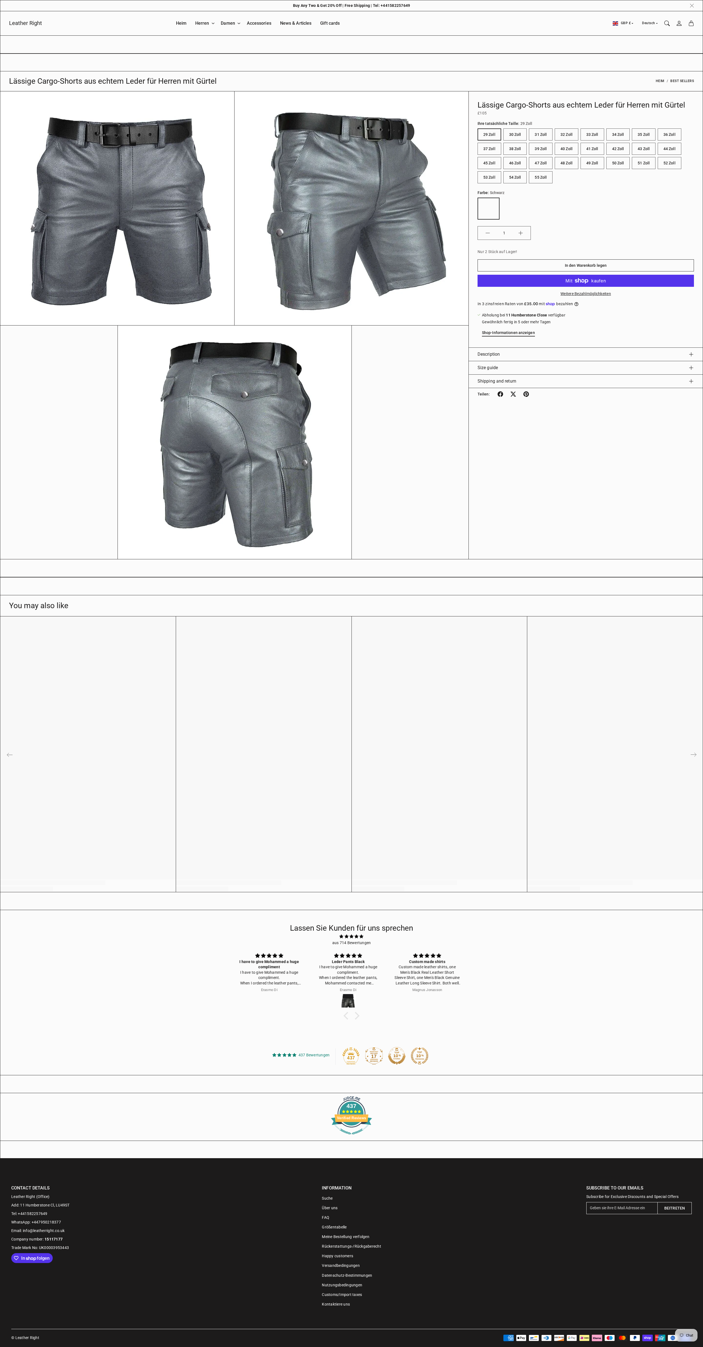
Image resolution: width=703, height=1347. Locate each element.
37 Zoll (489, 149)
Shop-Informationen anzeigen (508, 332)
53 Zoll (489, 177)
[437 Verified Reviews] (351, 1137)
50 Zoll (618, 163)
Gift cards (330, 23)
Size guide (488, 367)
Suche (327, 1198)
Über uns (329, 1208)
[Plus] (521, 233)
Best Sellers (682, 81)
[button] (500, 394)
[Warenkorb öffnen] (691, 23)
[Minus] (488, 233)
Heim (181, 23)
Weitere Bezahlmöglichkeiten (585, 293)
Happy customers (337, 1256)
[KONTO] (679, 23)
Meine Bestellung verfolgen (345, 1236)
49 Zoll (592, 163)
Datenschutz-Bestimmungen (347, 1275)
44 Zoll (669, 149)
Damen (228, 23)
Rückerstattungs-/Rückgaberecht (351, 1246)
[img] (351, 936)
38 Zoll (515, 149)
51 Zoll (644, 163)
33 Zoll (592, 134)
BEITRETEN (674, 1208)
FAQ (325, 1217)
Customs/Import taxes (342, 1294)
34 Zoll (618, 134)
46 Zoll (515, 163)
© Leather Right (25, 1337)
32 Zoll (566, 134)
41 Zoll (592, 149)
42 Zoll (618, 149)
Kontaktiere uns (336, 1304)
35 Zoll (644, 134)
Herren (202, 23)
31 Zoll (541, 134)
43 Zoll (644, 149)
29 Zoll (489, 134)
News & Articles (296, 23)
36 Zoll (669, 134)
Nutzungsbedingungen (342, 1285)
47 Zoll (541, 163)
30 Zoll (515, 134)
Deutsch (648, 23)
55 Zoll (541, 177)
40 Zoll (566, 149)
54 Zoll (515, 177)
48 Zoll (566, 163)
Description (489, 354)
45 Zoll (489, 163)
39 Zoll (541, 149)
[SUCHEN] (667, 23)
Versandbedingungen (341, 1265)
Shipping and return (497, 381)
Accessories (259, 23)
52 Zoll (669, 163)
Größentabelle (334, 1227)
